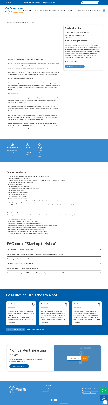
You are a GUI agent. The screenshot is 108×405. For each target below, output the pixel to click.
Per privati (35, 10)
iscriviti (85, 358)
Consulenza (92, 10)
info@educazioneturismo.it (90, 391)
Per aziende (44, 10)
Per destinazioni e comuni (57, 10)
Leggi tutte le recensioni (34, 329)
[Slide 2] (36, 54)
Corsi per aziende (17, 22)
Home (9, 22)
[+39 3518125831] (104, 391)
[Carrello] (102, 10)
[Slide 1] (33, 54)
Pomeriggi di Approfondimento (77, 10)
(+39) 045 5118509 (89, 389)
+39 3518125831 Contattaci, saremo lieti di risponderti (30, 3)
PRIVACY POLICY (64, 403)
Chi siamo (26, 10)
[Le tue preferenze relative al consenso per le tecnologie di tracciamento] (105, 402)
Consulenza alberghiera (89, 393)
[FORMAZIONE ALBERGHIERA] (104, 398)
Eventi (99, 10)
